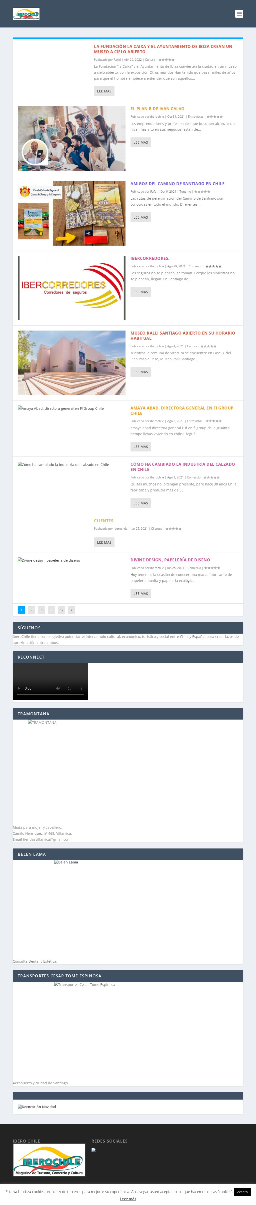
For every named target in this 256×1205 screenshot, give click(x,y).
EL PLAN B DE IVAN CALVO (157, 108)
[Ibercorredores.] (72, 288)
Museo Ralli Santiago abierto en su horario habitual (182, 335)
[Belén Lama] (128, 909)
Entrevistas (196, 116)
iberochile (157, 116)
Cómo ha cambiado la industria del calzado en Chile (182, 466)
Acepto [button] (242, 1192)
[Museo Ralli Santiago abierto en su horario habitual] (72, 363)
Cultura (150, 59)
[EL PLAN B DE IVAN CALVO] (72, 138)
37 (62, 609)
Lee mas (104, 91)
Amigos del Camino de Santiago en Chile (177, 183)
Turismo (185, 191)
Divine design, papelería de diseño (170, 560)
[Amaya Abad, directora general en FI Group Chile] (72, 408)
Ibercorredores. (150, 258)
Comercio (195, 266)
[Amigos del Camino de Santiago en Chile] (72, 213)
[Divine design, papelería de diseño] (72, 560)
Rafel (117, 59)
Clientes (156, 528)
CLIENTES (103, 520)
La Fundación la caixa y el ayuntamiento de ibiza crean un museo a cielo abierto (163, 49)
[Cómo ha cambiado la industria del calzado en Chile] (72, 465)
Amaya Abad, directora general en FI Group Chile (182, 410)
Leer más (128, 1198)
